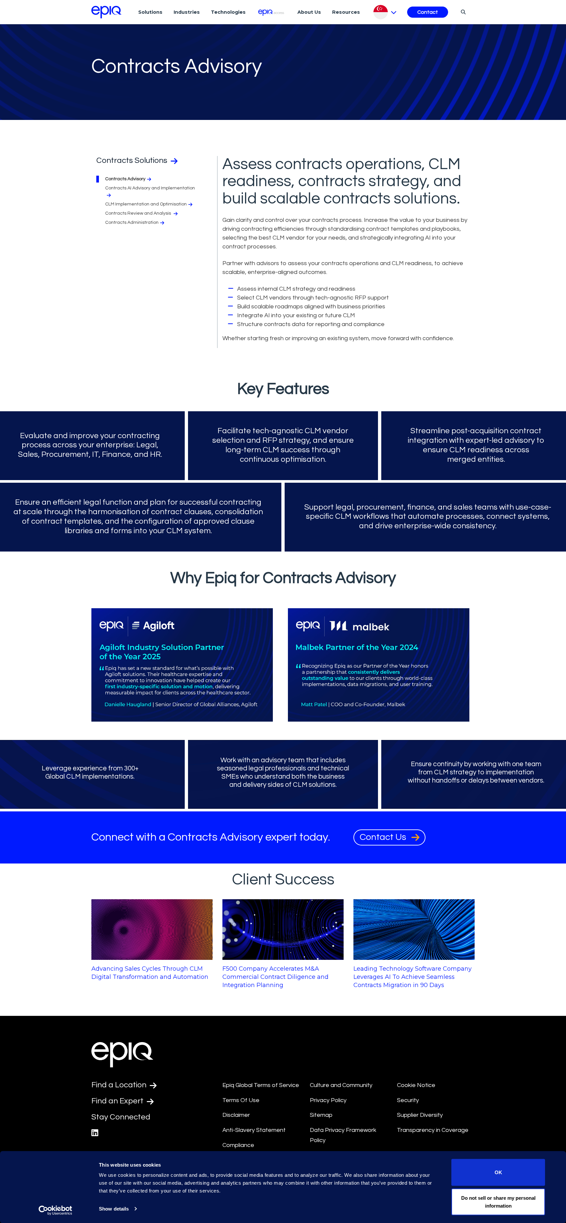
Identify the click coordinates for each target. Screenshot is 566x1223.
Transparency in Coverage (432, 1130)
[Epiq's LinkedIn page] (94, 1133)
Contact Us (384, 837)
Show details (114, 1209)
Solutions (150, 12)
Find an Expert (118, 1101)
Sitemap (321, 1115)
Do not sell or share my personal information (498, 1201)
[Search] (462, 12)
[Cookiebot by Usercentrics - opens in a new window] (55, 1210)
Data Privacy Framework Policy (343, 1135)
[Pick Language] (385, 12)
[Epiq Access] (271, 12)
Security (408, 1100)
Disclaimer (236, 1115)
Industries (187, 12)
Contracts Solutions (132, 160)
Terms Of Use (240, 1100)
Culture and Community (341, 1085)
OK (498, 1172)
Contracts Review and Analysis (138, 213)
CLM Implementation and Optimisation (146, 204)
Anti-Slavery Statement (254, 1130)
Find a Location (119, 1085)
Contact (427, 12)
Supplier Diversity (420, 1115)
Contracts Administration (132, 222)
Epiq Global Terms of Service (260, 1085)
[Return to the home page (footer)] (106, 12)
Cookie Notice (416, 1085)
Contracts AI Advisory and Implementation (150, 188)
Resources (346, 12)
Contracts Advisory (125, 179)
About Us (309, 12)
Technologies (228, 12)
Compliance (238, 1145)
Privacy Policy (328, 1100)
